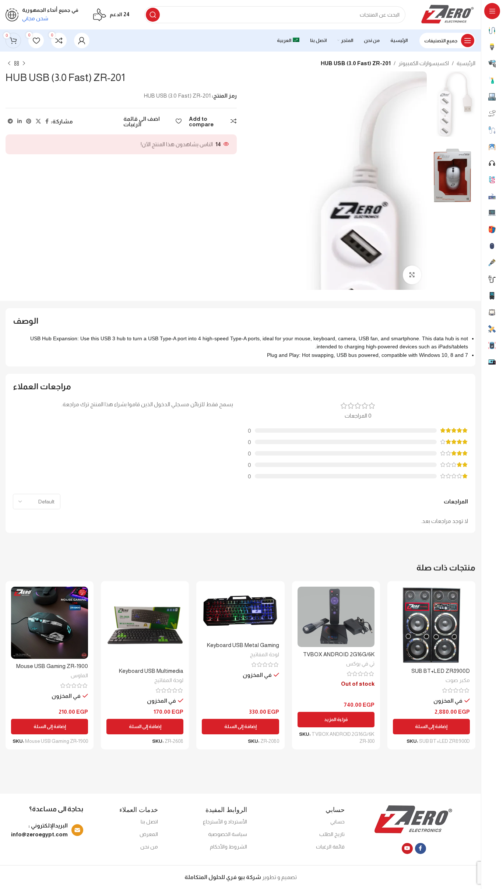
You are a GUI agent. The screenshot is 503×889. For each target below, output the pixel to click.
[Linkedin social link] (19, 121)
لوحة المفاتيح (264, 654)
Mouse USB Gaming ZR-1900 (52, 666)
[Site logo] (447, 14)
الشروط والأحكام (228, 847)
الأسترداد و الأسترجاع (225, 822)
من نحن (149, 847)
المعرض (149, 834)
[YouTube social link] (407, 848)
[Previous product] (24, 63)
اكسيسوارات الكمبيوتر (423, 63)
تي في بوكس (360, 664)
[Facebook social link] (47, 121)
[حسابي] (81, 40)
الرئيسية (466, 63)
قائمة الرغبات (330, 847)
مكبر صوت (458, 680)
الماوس (79, 675)
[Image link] (414, 819)
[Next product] (9, 63)
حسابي (337, 822)
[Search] (153, 15)
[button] (431, 726)
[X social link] (38, 121)
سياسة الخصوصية (227, 834)
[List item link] (45, 830)
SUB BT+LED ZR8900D (440, 671)
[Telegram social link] (10, 121)
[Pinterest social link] (29, 121)
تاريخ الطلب (332, 834)
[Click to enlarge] (412, 275)
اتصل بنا (149, 822)
